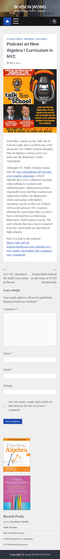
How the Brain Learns (13, 532)
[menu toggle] (16, 21)
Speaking (29, 39)
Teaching (41, 39)
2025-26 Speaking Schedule (16, 521)
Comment (10, 309)
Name (7, 353)
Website (8, 385)
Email (7, 369)
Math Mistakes (10, 527)
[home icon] (7, 21)
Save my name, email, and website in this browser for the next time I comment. (30, 405)
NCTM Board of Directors (15, 544)
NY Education (14, 39)
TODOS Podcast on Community (18, 538)
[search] (54, 21)
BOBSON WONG (30, 6)
